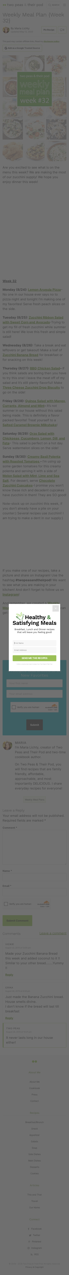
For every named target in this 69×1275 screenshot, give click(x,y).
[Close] (55, 608)
